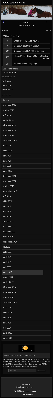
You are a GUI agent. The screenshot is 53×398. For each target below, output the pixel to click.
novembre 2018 (9, 181)
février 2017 (8, 277)
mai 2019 (7, 161)
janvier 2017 (8, 282)
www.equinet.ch (7, 89)
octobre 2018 (8, 186)
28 (7, 63)
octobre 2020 (8, 110)
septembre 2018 (10, 191)
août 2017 (7, 247)
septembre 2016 (10, 302)
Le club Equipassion (9, 73)
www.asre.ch (6, 95)
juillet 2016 (7, 313)
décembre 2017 (9, 227)
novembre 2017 (9, 232)
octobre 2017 (8, 237)
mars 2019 (7, 171)
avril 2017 (7, 267)
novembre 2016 (9, 292)
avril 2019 (7, 166)
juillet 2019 (7, 151)
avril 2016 (7, 328)
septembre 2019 (10, 141)
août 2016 (7, 308)
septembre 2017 (10, 242)
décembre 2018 (9, 176)
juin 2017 (7, 257)
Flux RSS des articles (24, 387)
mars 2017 (7, 272)
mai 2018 (7, 211)
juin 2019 (7, 156)
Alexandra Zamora (8, 77)
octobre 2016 (8, 297)
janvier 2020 (8, 120)
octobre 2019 (8, 135)
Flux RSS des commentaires (25, 391)
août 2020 (7, 115)
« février (5, 30)
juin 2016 (7, 318)
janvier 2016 (8, 338)
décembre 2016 (9, 287)
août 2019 (7, 146)
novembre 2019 (9, 130)
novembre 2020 (9, 105)
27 (7, 57)
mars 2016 (7, 333)
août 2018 (7, 196)
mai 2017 (7, 262)
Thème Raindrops (26, 395)
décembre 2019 (9, 125)
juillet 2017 (7, 252)
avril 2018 (7, 216)
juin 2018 (7, 206)
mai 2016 (7, 323)
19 (7, 51)
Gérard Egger (6, 85)
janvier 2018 (8, 222)
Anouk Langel (6, 81)
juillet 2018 (7, 201)
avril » (48, 30)
